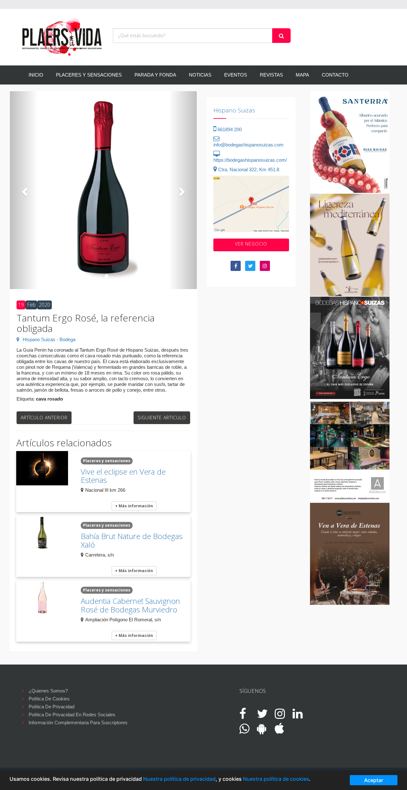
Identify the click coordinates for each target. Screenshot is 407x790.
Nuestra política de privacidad (179, 779)
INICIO (36, 75)
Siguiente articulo (162, 418)
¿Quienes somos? (48, 690)
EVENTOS (235, 75)
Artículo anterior (44, 418)
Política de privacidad (51, 706)
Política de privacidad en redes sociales (72, 714)
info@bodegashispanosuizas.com (248, 144)
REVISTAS (271, 75)
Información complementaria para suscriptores (78, 722)
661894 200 (229, 129)
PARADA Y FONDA (155, 75)
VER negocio (251, 244)
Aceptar (373, 780)
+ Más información (134, 506)
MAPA (302, 75)
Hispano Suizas (234, 110)
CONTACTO (335, 75)
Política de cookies (49, 698)
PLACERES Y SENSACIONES (89, 75)
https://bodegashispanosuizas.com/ (250, 160)
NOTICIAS (200, 75)
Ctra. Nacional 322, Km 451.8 (248, 169)
